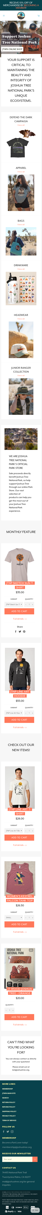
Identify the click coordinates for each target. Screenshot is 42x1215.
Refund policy (8, 1107)
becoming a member (27, 6)
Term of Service (9, 1120)
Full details (18, 619)
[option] (21, 39)
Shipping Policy (9, 1111)
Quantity (29, 599)
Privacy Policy (9, 1116)
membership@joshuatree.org (17, 1147)
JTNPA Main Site (8, 1093)
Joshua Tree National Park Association (18, 1192)
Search (5, 1098)
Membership (7, 1089)
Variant (13, 599)
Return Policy (8, 1102)
